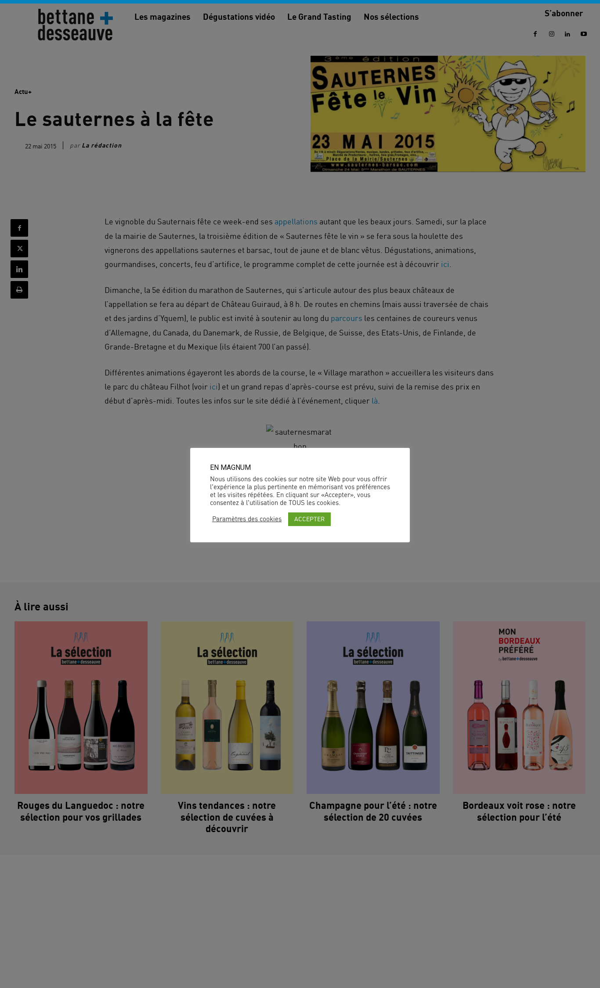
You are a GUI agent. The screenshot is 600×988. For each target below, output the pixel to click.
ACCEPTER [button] (309, 519)
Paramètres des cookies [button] (247, 519)
